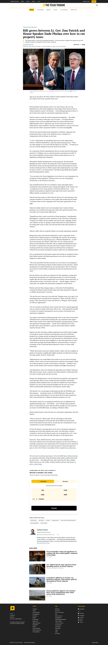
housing (48, 520)
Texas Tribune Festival (70, 456)
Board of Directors (59, 612)
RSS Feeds (57, 633)
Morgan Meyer (49, 288)
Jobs (56, 614)
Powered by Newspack (29, 642)
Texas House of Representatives (68, 520)
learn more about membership (49, 475)
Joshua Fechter (29, 44)
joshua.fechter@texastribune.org (46, 534)
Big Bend (48, 9)
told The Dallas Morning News (61, 143)
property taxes (55, 520)
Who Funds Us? (58, 616)
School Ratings (40, 9)
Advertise (12, 617)
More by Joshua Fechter (43, 543)
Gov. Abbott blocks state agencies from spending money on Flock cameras (61, 565)
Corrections (58, 626)
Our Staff (57, 610)
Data (39, 1)
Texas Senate (44, 523)
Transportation (36, 631)
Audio (56, 630)
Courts (34, 610)
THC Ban (55, 9)
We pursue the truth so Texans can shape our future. (17, 622)
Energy (34, 617)
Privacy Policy (58, 624)
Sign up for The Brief (36, 97)
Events (33, 1)
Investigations (15, 1)
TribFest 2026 (74, 9)
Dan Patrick (61, 107)
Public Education (36, 628)
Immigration (35, 624)
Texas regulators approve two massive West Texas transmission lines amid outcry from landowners (60, 592)
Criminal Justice (36, 612)
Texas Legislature (34, 523)
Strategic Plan (58, 617)
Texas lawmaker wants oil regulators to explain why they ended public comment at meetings (61, 553)
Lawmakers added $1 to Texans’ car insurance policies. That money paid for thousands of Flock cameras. (61, 579)
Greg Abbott (48, 189)
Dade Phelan (44, 107)
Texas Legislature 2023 (30, 27)
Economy (35, 616)
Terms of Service (59, 623)
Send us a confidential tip (16, 619)
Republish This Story (77, 44)
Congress (35, 609)
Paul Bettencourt (49, 239)
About (28, 1)
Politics (34, 626)
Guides (22, 1)
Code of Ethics (58, 621)
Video (56, 631)
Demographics (36, 614)
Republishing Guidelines (60, 619)
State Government (37, 630)
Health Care (35, 621)
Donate (94, 1)
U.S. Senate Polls (64, 9)
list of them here (71, 448)
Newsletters (86, 1)
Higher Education (36, 623)
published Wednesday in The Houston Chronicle (51, 179)
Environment (35, 619)
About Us (57, 609)
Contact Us (12, 615)
